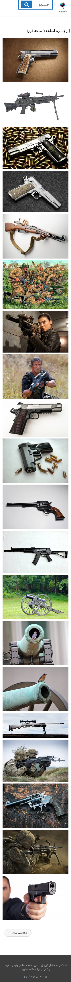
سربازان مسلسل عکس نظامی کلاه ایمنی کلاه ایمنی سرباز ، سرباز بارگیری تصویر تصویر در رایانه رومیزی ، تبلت (36, 873)
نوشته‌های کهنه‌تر (19, 933)
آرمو (26, 976)
